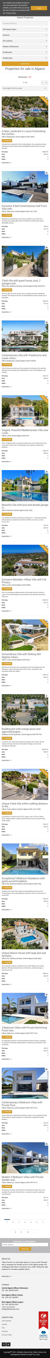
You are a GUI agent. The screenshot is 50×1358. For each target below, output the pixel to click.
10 (28, 1232)
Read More (6, 163)
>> (46, 83)
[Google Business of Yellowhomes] (8, 1344)
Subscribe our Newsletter (24, 1242)
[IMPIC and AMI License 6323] (43, 1334)
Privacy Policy (7, 1335)
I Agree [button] (38, 8)
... (34, 1232)
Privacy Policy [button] (11, 13)
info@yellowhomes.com (10, 1309)
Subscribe (25, 1249)
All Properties (6, 1321)
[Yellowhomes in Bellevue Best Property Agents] (43, 1320)
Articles (4, 1324)
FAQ (3, 1328)
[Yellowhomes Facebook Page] (4, 1344)
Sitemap (5, 1331)
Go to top (36, 1354)
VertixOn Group (26, 1354)
